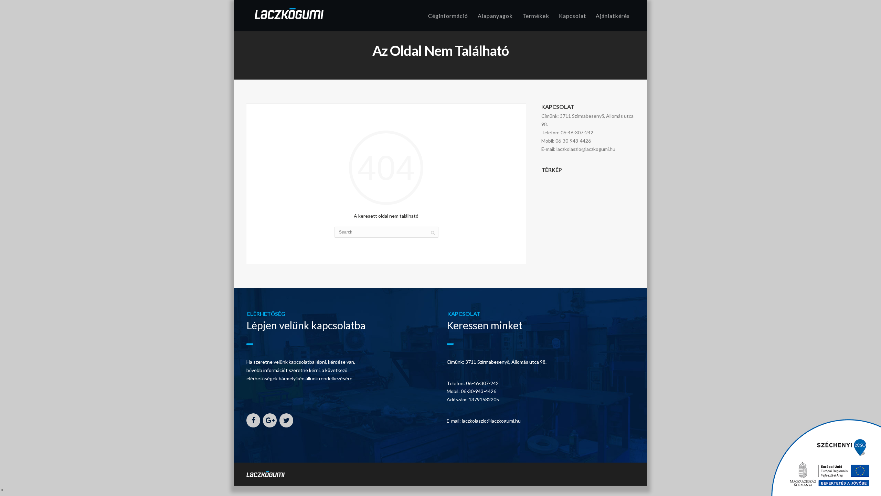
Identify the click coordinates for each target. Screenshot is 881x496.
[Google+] (270, 420)
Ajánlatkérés (613, 15)
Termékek (535, 15)
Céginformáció (448, 15)
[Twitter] (286, 420)
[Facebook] (253, 420)
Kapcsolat (572, 15)
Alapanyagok (495, 15)
